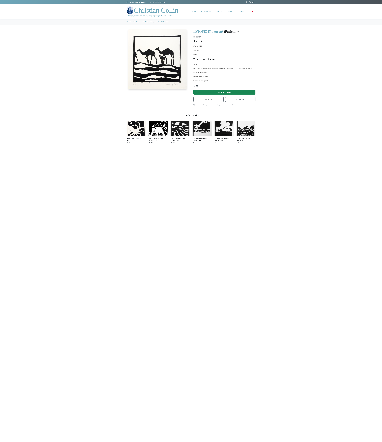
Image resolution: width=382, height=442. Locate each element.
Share (241, 99)
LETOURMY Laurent (208, 31)
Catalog (135, 22)
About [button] (230, 11)
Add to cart (226, 92)
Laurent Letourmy (147, 22)
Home (194, 11)
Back (210, 99)
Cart (243, 11)
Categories (206, 11)
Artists (219, 11)
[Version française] (251, 12)
